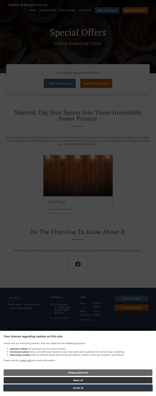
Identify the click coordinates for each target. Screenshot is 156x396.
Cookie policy (26, 360)
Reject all (78, 380)
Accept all (78, 387)
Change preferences (78, 372)
